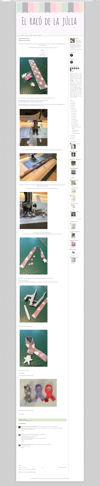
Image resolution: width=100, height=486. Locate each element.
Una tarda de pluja (74, 179)
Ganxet (31, 35)
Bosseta (80, 75)
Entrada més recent (22, 467)
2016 (72, 135)
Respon (22, 430)
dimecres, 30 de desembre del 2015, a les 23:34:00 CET (35, 434)
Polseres (78, 90)
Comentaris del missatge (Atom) (30, 469)
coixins (76, 78)
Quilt (81, 92)
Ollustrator (56, 478)
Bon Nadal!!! (74, 131)
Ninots (80, 89)
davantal (80, 80)
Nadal (71, 89)
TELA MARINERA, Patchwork (74, 169)
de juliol (73, 119)
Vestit (76, 97)
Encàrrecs (80, 82)
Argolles (80, 73)
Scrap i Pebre (73, 249)
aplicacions (76, 73)
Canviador (71, 77)
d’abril (73, 114)
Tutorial (31, 420)
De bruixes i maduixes (75, 143)
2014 (72, 106)
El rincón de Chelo (74, 151)
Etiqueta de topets (75, 130)
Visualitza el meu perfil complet (75, 49)
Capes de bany (76, 77)
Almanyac (71, 73)
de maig (73, 116)
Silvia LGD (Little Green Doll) (27, 444)
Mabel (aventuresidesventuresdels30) (28, 426)
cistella (71, 78)
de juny (73, 117)
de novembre (74, 124)
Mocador (73, 88)
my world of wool (74, 187)
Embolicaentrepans (72, 82)
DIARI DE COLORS (74, 257)
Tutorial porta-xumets (76, 133)
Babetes (73, 128)
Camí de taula (78, 76)
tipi (81, 96)
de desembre (74, 125)
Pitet (73, 90)
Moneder (76, 88)
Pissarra (71, 90)
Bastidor (75, 74)
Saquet (81, 95)
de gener (74, 109)
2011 (72, 102)
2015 (72, 108)
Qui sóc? (22, 35)
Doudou (77, 81)
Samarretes (77, 95)
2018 (72, 138)
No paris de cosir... (75, 203)
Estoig (71, 83)
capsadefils (73, 223)
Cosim (27, 35)
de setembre (74, 120)
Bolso (71, 75)
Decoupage (72, 81)
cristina (22, 434)
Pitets (76, 90)
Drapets (72, 177)
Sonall (73, 96)
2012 (72, 103)
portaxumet (80, 91)
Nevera (78, 89)
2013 (72, 105)
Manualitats (75, 87)
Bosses (77, 75)
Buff (70, 76)
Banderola (71, 74)
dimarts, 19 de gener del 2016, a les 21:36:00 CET (42, 444)
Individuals (72, 86)
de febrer (74, 111)
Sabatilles (71, 95)
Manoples (71, 87)
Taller (78, 96)
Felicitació (77, 83)
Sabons (74, 95)
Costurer (76, 80)
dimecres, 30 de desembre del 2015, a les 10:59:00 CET (46, 426)
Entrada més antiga (62, 467)
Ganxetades (73, 195)
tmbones (71, 97)
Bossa (74, 75)
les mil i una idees (74, 211)
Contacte (39, 35)
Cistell (80, 77)
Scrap (35, 35)
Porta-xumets (27, 420)
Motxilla (80, 88)
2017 (72, 137)
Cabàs (73, 76)
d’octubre (74, 122)
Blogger (67, 478)
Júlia (78, 38)
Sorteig (75, 96)
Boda (81, 74)
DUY (81, 81)
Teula (80, 96)
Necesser (74, 89)
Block (78, 74)
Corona (80, 78)
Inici (18, 35)
